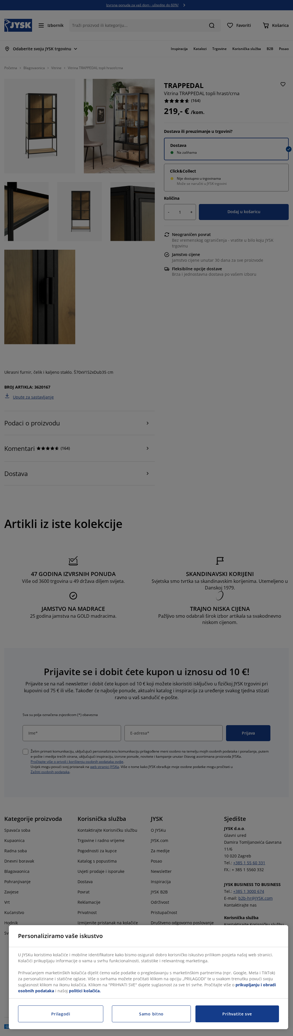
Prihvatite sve (237, 1014)
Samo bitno (151, 1014)
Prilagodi (60, 1014)
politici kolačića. (85, 990)
